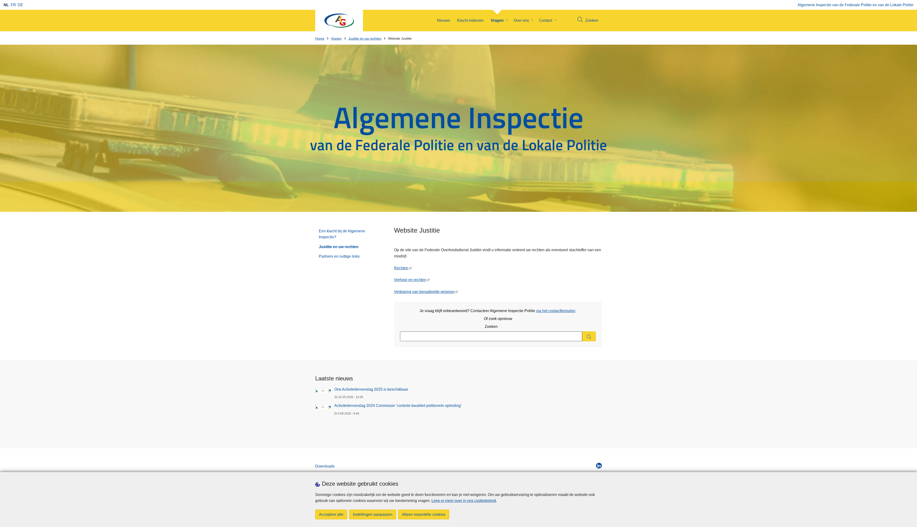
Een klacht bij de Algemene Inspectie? (342, 234)
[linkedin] (599, 465)
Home (319, 38)
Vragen (497, 20)
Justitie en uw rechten (364, 38)
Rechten (401, 268)
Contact (545, 20)
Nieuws (443, 20)
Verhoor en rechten (410, 280)
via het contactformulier (555, 311)
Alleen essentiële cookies (423, 514)
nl (6, 5)
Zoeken (491, 327)
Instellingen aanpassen (372, 514)
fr (13, 5)
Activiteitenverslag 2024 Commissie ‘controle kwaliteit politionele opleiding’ (398, 406)
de (20, 5)
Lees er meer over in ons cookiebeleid (464, 501)
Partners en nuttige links (339, 256)
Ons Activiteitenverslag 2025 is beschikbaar (371, 389)
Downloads (325, 466)
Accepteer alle (331, 514)
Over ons (521, 20)
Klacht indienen (470, 20)
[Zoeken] (589, 336)
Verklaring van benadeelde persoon (424, 292)
